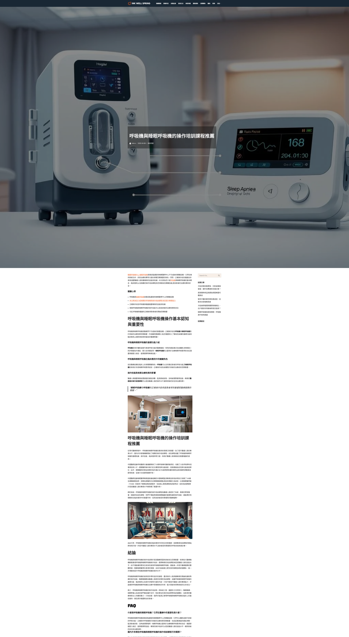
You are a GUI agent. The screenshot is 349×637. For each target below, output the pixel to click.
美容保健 (188, 3)
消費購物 (202, 3)
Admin (134, 143)
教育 (213, 3)
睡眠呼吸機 (140, 297)
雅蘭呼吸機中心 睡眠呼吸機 (138, 275)
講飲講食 (195, 3)
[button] (220, 3)
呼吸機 (173, 280)
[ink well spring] (139, 3)
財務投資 (173, 3)
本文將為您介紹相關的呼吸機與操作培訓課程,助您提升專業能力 (153, 301)
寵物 (209, 3)
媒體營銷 (158, 3)
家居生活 (180, 3)
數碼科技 (166, 3)
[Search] (219, 275)
